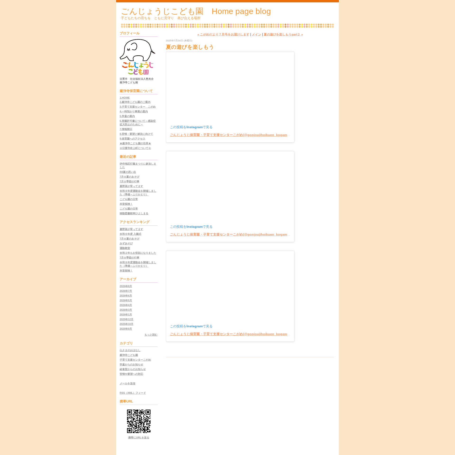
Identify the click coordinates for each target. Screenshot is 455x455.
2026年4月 (126, 305)
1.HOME (125, 97)
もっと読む (151, 334)
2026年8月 (126, 286)
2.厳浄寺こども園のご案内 (135, 102)
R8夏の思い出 (128, 172)
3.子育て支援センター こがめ (138, 106)
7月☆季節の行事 (129, 181)
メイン (256, 34)
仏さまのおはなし (130, 350)
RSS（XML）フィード (133, 392)
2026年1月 (126, 314)
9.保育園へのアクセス (132, 138)
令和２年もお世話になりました (138, 252)
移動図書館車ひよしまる (134, 213)
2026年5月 (126, 300)
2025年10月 (126, 324)
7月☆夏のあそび (129, 176)
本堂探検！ (126, 203)
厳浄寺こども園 (129, 355)
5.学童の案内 (127, 116)
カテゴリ (126, 343)
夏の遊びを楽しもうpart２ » (283, 34)
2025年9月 (126, 328)
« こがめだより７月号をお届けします (223, 34)
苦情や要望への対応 (131, 373)
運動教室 (125, 248)
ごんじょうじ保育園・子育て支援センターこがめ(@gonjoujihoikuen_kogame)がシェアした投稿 (243, 135)
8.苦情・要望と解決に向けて (136, 133)
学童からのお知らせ (131, 364)
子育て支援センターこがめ (135, 359)
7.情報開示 (126, 129)
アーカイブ (128, 279)
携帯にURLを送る (138, 437)
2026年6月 (126, 295)
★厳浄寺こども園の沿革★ (135, 143)
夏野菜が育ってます (131, 186)
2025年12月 (126, 319)
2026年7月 (126, 290)
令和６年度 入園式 (130, 233)
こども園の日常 (129, 199)
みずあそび (126, 243)
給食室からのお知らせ (133, 369)
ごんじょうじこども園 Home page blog (196, 11)
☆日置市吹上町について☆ (135, 148)
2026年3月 (126, 309)
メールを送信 (127, 383)
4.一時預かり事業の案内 (134, 111)
